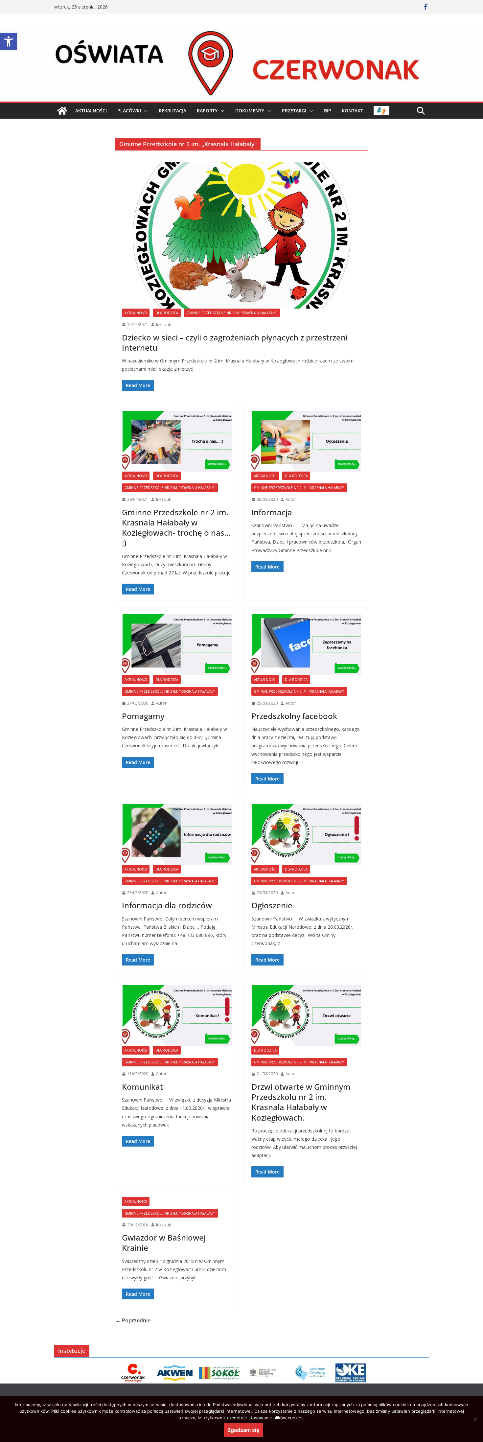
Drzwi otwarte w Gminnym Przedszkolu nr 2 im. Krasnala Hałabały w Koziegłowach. (301, 1102)
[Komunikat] (177, 1015)
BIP (327, 110)
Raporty (207, 110)
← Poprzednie (132, 1320)
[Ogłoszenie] (306, 834)
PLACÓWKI (129, 110)
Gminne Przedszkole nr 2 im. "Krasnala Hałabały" (232, 313)
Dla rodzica (166, 313)
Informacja (271, 512)
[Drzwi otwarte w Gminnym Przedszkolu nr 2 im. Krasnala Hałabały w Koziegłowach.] (306, 1015)
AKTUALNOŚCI (91, 110)
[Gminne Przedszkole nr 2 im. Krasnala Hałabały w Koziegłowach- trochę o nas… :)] (177, 441)
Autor (291, 499)
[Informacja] (306, 441)
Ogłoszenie (271, 905)
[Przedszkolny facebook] (306, 644)
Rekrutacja (172, 110)
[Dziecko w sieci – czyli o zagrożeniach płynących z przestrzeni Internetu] (241, 235)
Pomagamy (143, 715)
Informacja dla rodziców (167, 905)
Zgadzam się (243, 1430)
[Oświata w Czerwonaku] (241, 33)
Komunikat (142, 1086)
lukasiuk (163, 324)
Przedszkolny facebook (294, 715)
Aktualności (136, 313)
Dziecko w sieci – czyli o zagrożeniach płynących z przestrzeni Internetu (235, 342)
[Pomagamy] (177, 644)
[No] (475, 1419)
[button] (8, 41)
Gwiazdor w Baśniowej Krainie (164, 1242)
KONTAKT (352, 110)
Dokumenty (249, 110)
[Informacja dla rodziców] (177, 834)
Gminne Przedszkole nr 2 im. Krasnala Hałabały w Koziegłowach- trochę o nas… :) (176, 527)
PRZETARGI (294, 110)
